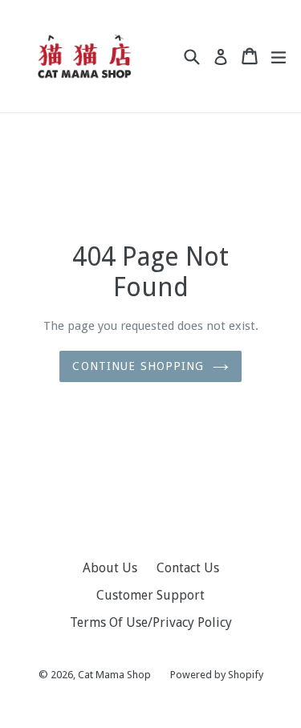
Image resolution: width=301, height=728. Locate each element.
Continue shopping (138, 366)
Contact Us (188, 567)
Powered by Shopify (216, 675)
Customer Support (150, 595)
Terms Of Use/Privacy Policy (151, 622)
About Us (110, 567)
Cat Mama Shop (114, 675)
